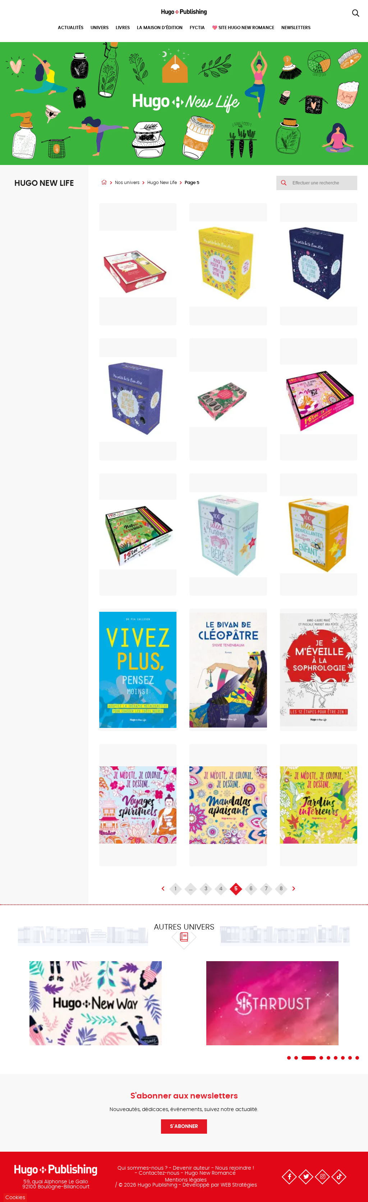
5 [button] (328, 1058)
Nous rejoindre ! (234, 1168)
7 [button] (343, 1058)
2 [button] (296, 1058)
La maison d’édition (160, 28)
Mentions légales (186, 1180)
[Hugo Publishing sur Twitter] (305, 1176)
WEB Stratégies (239, 1185)
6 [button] (335, 1058)
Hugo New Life (162, 182)
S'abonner (184, 1126)
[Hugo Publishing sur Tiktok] (338, 1176)
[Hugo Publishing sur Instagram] (322, 1176)
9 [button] (357, 1058)
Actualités (70, 28)
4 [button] (321, 1058)
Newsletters (295, 28)
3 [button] (309, 1058)
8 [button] (350, 1058)
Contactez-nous (159, 1173)
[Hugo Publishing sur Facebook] (289, 1176)
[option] (95, 1003)
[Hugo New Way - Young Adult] (95, 1003)
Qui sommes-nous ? (142, 1168)
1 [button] (289, 1058)
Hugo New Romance (210, 1173)
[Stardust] (272, 1003)
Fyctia (197, 28)
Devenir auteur (191, 1168)
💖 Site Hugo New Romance (243, 28)
